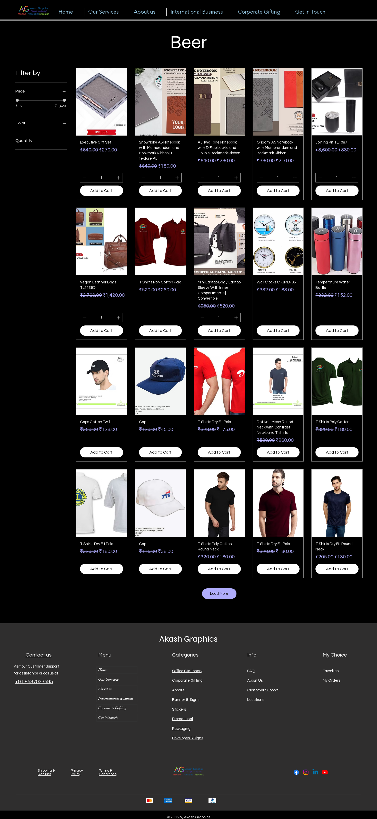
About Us (255, 680)
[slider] (17, 100)
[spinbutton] (101, 177)
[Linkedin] (315, 772)
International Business (115, 698)
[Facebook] (296, 772)
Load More (219, 594)
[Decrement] (84, 177)
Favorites (331, 671)
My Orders (331, 680)
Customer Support (43, 666)
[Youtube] (324, 772)
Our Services (108, 679)
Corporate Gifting (112, 708)
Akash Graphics (188, 639)
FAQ (251, 671)
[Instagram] (305, 772)
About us (105, 689)
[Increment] (119, 177)
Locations (256, 700)
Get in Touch (108, 717)
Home (102, 670)
